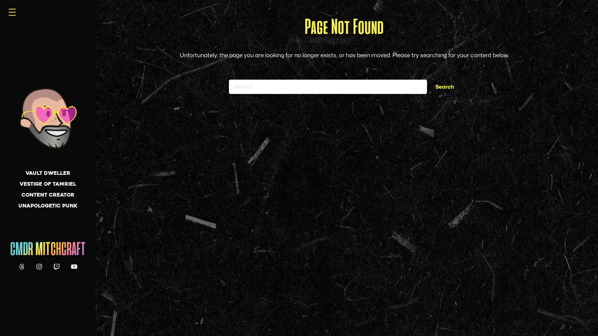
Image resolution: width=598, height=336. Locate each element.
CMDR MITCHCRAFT (48, 250)
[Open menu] (12, 12)
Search (444, 86)
